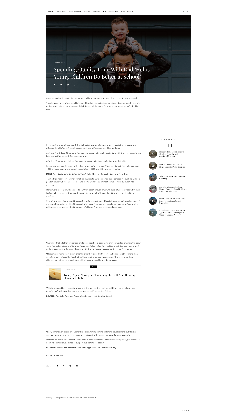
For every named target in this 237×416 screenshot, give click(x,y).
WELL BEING (61, 11)
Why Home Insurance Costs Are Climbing (172, 177)
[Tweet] (61, 85)
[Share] (54, 85)
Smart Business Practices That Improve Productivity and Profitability (172, 201)
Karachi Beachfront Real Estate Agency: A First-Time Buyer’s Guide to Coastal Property (172, 212)
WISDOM (87, 11)
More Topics (126, 11)
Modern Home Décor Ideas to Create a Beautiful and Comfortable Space (171, 154)
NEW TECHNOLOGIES (110, 11)
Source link (58, 356)
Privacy (49, 398)
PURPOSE (96, 11)
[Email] (74, 85)
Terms (56, 398)
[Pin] (68, 85)
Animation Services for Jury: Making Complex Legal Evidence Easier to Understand (173, 189)
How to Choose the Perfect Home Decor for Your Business (172, 165)
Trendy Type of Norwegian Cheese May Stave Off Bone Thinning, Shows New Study (100, 276)
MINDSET (51, 11)
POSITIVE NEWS (75, 11)
